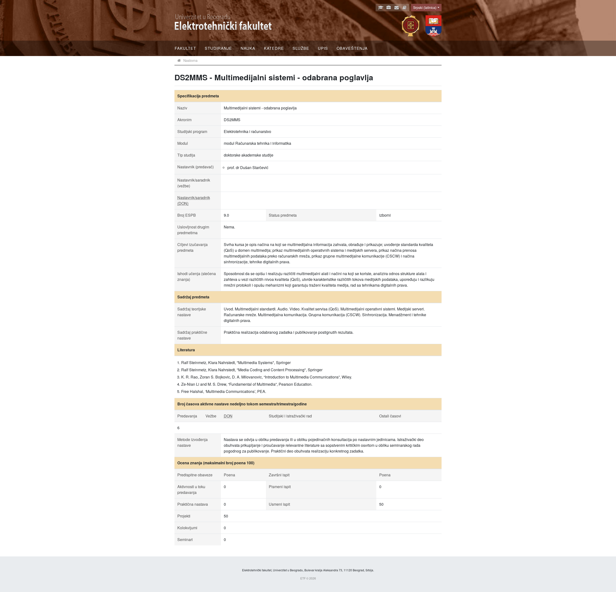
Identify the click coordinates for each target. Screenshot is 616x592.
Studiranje (218, 48)
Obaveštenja (352, 48)
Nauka (248, 48)
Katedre (274, 48)
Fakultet (185, 48)
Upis (323, 48)
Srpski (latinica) (424, 7)
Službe (301, 48)
